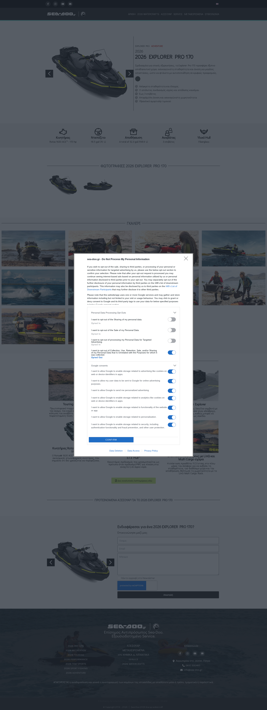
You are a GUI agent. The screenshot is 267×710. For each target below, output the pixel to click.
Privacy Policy (151, 450)
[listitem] (133, 312)
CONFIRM (111, 440)
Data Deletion (116, 450)
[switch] (172, 319)
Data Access (133, 450)
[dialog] (133, 355)
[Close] (187, 259)
